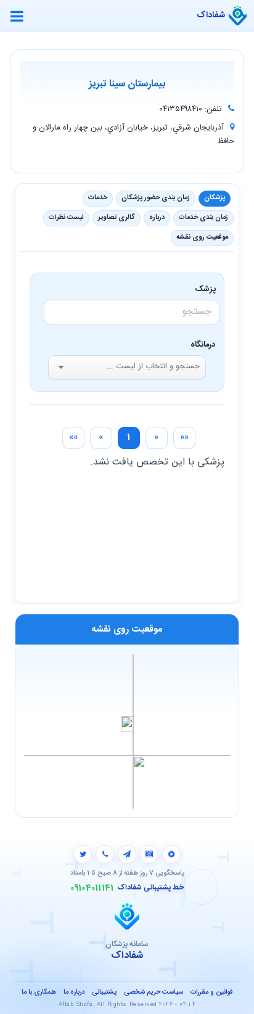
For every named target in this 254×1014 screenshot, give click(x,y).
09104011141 (92, 888)
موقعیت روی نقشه (202, 237)
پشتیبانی (104, 992)
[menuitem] (184, 438)
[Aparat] (171, 854)
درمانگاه (202, 345)
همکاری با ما (39, 992)
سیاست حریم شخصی (153, 992)
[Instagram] (149, 854)
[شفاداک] (238, 16)
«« (184, 437)
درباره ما (73, 992)
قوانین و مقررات (211, 992)
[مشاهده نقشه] (127, 731)
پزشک (207, 289)
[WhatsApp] (105, 854)
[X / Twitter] (82, 854)
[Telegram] (127, 854)
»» (73, 437)
